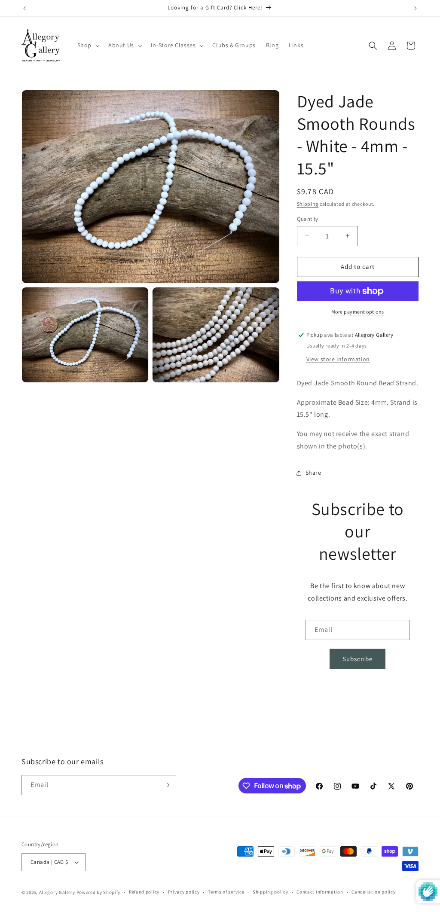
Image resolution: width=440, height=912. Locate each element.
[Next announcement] (415, 8)
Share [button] (313, 472)
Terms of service (226, 892)
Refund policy (144, 892)
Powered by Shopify (98, 892)
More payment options (357, 311)
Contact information (319, 892)
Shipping (308, 204)
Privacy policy (184, 892)
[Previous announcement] (24, 8)
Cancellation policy (373, 892)
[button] (87, 45)
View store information (338, 359)
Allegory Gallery (57, 892)
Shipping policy (270, 892)
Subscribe (357, 659)
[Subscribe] (166, 785)
